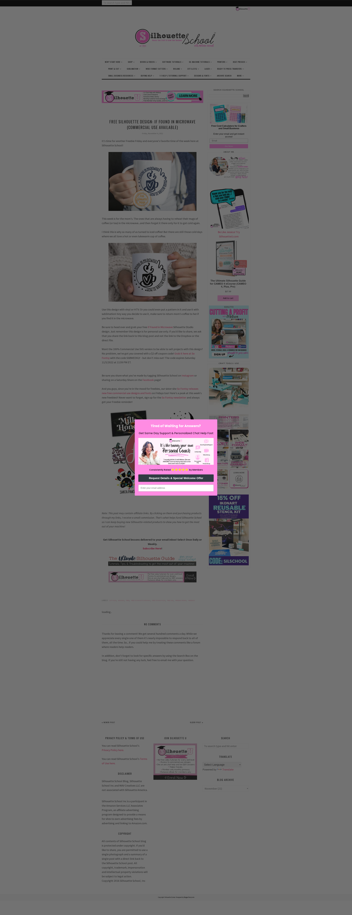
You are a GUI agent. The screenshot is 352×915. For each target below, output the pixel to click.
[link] (176, 451)
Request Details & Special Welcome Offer (176, 478)
